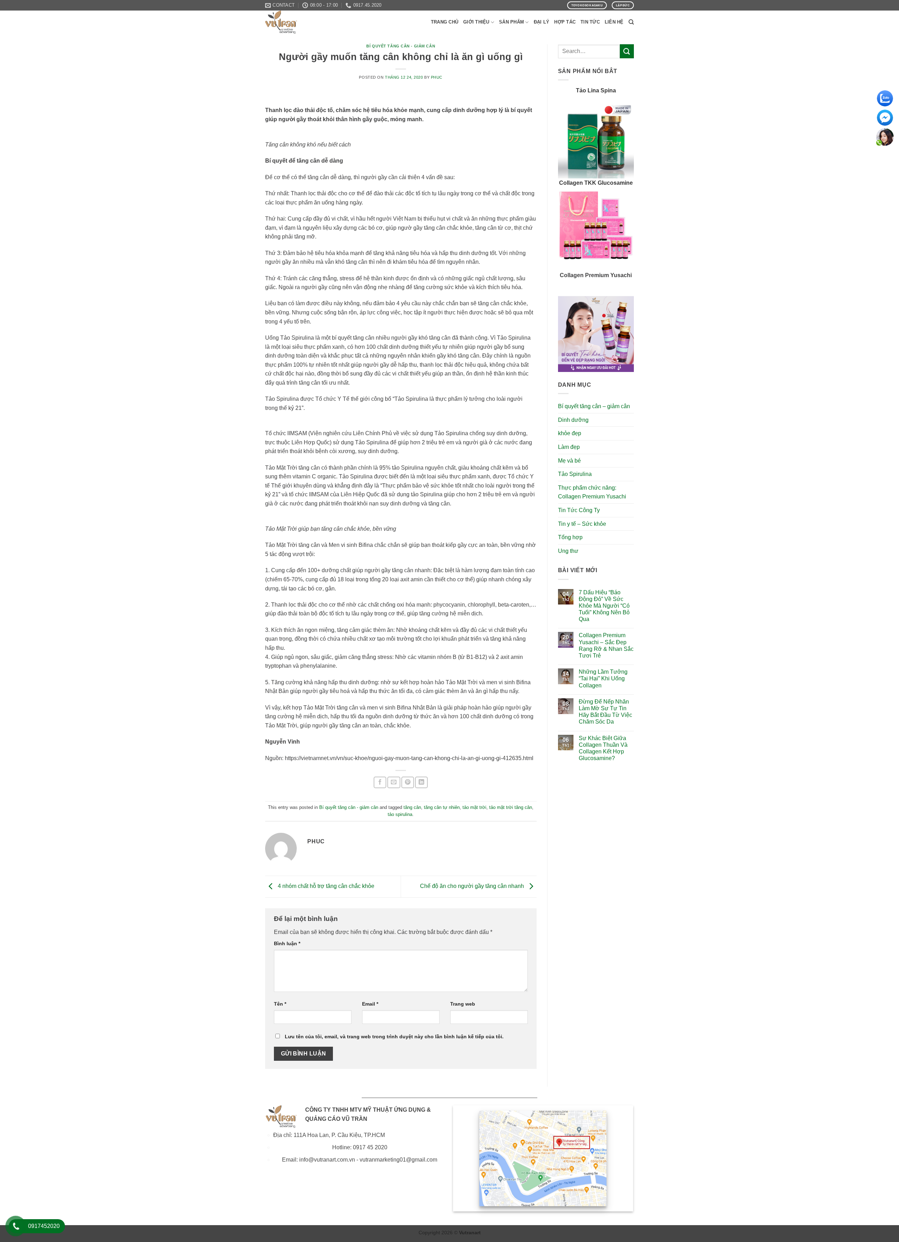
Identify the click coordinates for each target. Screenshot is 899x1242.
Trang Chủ (444, 22)
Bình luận (287, 943)
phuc (436, 77)
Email (370, 1004)
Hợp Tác (565, 22)
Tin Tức (590, 22)
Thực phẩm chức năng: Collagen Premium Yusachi (592, 492)
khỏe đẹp (569, 433)
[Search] (631, 22)
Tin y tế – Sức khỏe (582, 524)
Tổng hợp (570, 537)
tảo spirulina (400, 814)
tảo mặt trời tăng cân (510, 807)
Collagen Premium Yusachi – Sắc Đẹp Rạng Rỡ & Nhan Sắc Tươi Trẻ (606, 645)
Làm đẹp (569, 447)
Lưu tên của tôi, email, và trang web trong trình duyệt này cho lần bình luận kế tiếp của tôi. (394, 1036)
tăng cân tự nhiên (442, 807)
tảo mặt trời (474, 807)
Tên (280, 1004)
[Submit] (627, 51)
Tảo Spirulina (575, 474)
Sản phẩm (511, 22)
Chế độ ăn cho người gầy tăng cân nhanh (472, 886)
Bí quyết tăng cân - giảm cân (400, 46)
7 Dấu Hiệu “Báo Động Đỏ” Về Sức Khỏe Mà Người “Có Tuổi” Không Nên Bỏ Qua (604, 605)
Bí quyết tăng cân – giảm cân (594, 406)
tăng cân (412, 807)
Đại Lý (542, 22)
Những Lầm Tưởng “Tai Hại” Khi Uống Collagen (603, 678)
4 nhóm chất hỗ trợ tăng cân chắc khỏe (325, 886)
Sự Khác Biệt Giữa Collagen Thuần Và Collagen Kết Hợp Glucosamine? (603, 748)
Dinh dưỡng (573, 420)
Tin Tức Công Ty (579, 510)
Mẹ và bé (569, 461)
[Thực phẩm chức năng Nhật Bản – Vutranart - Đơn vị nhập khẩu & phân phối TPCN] (300, 22)
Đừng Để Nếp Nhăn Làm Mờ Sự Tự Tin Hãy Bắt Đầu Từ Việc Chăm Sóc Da (605, 712)
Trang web (462, 1004)
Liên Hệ (614, 22)
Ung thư (568, 551)
